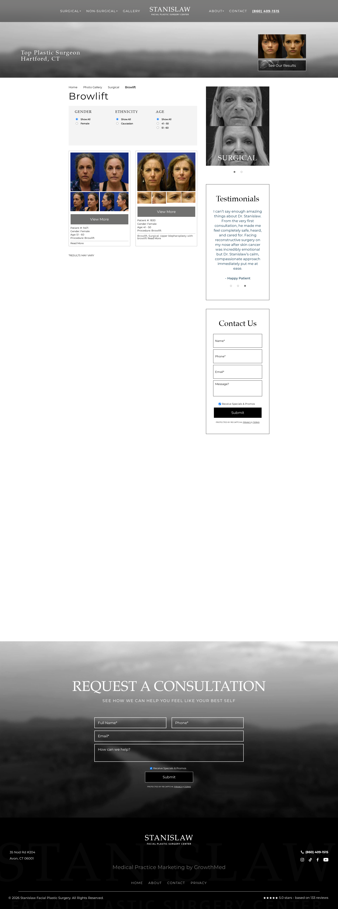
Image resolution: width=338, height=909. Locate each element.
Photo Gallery (92, 87)
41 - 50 (165, 123)
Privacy (247, 422)
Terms (255, 422)
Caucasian (127, 123)
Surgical (69, 11)
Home (73, 87)
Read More (77, 243)
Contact (238, 11)
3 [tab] (245, 286)
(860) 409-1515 (266, 11)
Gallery (131, 11)
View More (99, 219)
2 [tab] (241, 172)
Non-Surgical (101, 11)
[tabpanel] (237, 126)
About (215, 11)
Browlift (89, 238)
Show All (85, 119)
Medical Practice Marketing (148, 867)
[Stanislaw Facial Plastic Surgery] (174, 11)
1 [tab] (234, 172)
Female (85, 123)
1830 (152, 220)
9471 (85, 227)
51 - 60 (165, 127)
